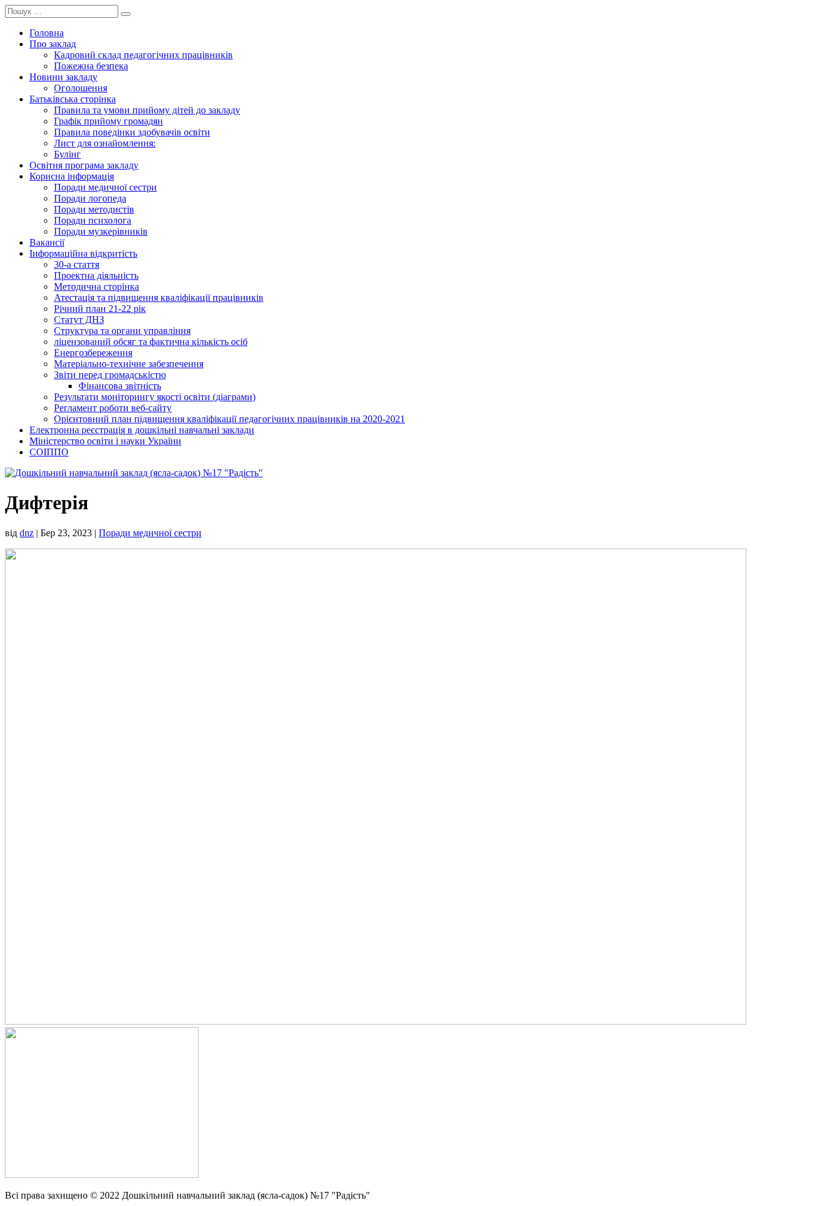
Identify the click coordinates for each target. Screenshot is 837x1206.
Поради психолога (92, 220)
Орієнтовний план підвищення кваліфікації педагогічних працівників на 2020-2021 (229, 419)
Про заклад (52, 44)
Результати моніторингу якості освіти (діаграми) (155, 397)
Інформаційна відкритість (83, 253)
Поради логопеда (90, 198)
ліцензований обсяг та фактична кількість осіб (151, 341)
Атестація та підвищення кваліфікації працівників (158, 297)
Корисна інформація (71, 176)
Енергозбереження (93, 352)
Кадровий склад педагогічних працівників (143, 55)
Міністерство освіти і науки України (105, 441)
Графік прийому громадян (108, 121)
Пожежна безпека (91, 66)
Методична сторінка (96, 286)
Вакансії (46, 242)
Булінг (67, 154)
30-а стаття (76, 264)
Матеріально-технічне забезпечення (128, 363)
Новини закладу (63, 77)
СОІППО (49, 452)
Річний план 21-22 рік (100, 308)
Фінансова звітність (119, 386)
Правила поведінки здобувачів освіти (132, 132)
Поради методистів (94, 209)
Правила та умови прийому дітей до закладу (147, 110)
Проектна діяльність (96, 275)
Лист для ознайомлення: (105, 143)
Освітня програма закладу (83, 165)
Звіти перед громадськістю (110, 375)
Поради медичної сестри (105, 187)
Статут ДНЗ (79, 319)
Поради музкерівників (101, 231)
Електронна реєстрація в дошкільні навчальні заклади (141, 430)
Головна (46, 33)
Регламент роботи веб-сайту (113, 408)
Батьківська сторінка (72, 99)
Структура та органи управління (122, 330)
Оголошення (80, 88)
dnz (27, 533)
